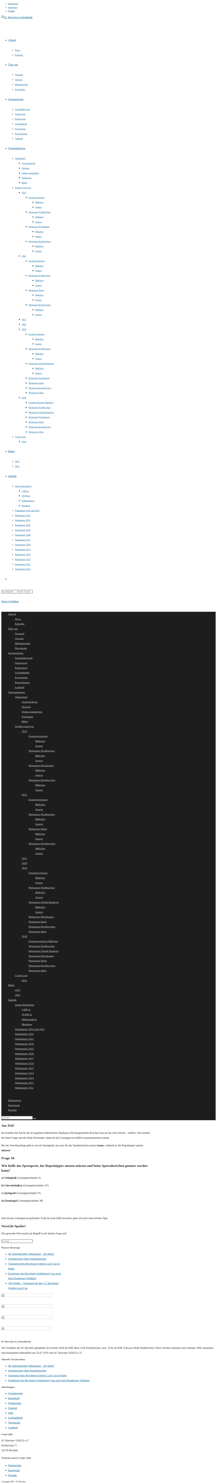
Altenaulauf (21, 697)
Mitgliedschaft (22, 643)
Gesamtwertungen (38, 736)
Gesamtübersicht (24, 658)
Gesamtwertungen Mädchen (43, 941)
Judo (10, 1412)
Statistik (12, 1000)
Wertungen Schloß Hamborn (43, 902)
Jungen (39, 746)
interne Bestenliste (24, 1005)
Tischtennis (14, 1422)
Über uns (13, 628)
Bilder (25, 721)
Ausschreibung (30, 702)
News (18, 619)
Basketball (13, 1398)
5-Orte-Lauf (21, 975)
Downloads (21, 648)
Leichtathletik (22, 672)
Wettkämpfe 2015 (24, 1068)
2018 (24, 936)
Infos (24, 980)
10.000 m (27, 1014)
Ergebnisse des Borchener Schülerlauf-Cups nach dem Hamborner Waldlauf (49, 1380)
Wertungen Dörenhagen (41, 765)
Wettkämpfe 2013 (24, 1078)
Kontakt (11, 11)
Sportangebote (15, 653)
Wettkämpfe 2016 (24, 1063)
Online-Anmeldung (32, 711)
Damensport (14, 1403)
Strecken (26, 707)
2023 (24, 731)
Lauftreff (19, 687)
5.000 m (26, 1009)
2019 (24, 868)
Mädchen (40, 741)
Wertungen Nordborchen (41, 750)
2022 (24, 794)
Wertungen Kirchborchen (41, 780)
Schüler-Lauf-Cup (24, 726)
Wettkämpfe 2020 (24, 1044)
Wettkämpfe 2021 (24, 1039)
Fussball (12, 1408)
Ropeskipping (22, 682)
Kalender (20, 623)
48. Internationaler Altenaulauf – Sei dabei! (31, 1253)
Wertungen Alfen (37, 931)
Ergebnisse (27, 716)
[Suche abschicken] (34, 1118)
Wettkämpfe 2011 (24, 1087)
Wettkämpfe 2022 (24, 1034)
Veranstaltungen (16, 692)
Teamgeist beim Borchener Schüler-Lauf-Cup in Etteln (37, 1375)
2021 (24, 858)
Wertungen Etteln (37, 829)
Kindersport (21, 668)
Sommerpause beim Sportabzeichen (27, 1258)
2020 (24, 863)
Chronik (19, 638)
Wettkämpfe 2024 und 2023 (30, 1029)
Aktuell (12, 614)
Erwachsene (21, 677)
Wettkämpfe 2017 (24, 1058)
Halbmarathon (29, 1019)
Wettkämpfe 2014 (24, 1073)
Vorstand (19, 633)
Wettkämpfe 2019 (24, 1048)
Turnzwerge (21, 663)
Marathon (27, 1024)
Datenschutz (13, 4)
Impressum (12, 7)
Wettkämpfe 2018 (24, 1053)
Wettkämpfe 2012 (24, 1083)
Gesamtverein (15, 1393)
